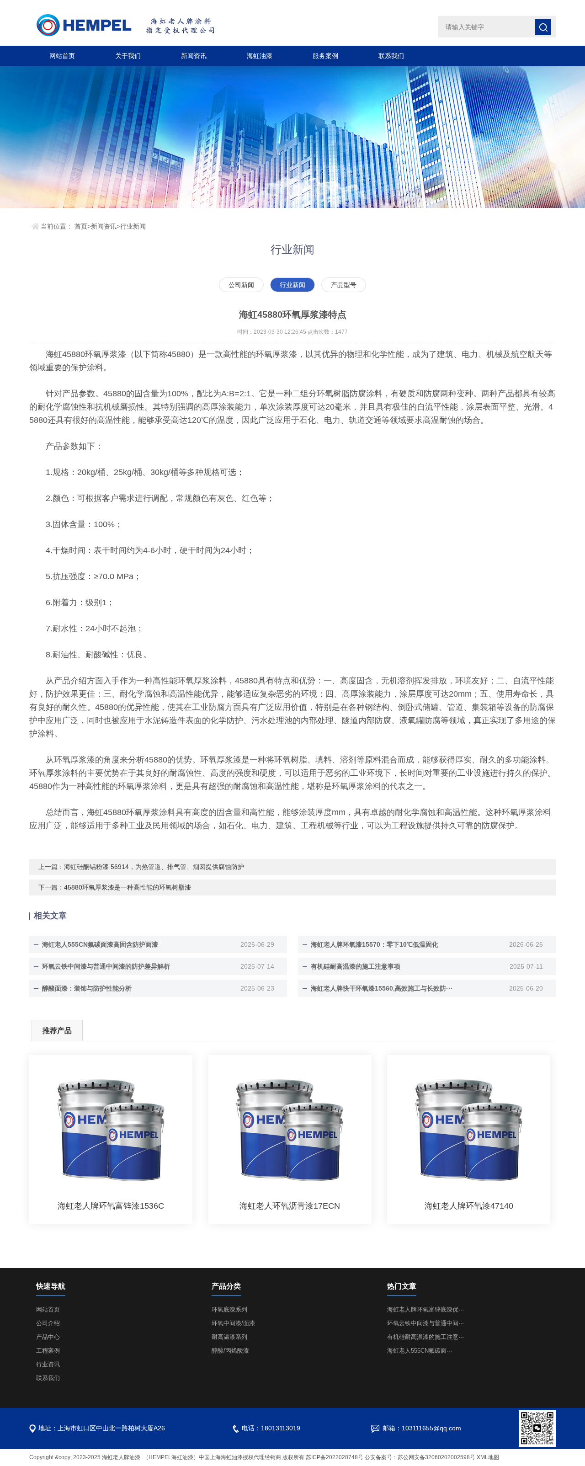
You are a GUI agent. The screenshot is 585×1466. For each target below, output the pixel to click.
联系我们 (391, 55)
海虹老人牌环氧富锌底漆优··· (425, 1309)
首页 (80, 226)
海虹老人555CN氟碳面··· (419, 1350)
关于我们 (128, 55)
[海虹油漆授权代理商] (155, 26)
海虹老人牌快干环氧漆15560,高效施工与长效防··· (382, 988)
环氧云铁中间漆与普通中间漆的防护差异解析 (106, 966)
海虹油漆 (259, 55)
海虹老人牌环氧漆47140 (469, 1205)
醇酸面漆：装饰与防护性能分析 (87, 988)
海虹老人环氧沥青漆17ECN (289, 1205)
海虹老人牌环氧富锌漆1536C (111, 1205)
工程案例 (48, 1350)
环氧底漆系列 (229, 1309)
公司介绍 (48, 1323)
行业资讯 (48, 1364)
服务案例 (325, 55)
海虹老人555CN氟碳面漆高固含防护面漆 (100, 944)
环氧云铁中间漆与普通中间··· (425, 1323)
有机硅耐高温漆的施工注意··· (425, 1336)
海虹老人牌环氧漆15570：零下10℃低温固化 (374, 944)
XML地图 (488, 1457)
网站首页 (62, 55)
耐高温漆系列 (229, 1336)
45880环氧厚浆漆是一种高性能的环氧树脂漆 (127, 887)
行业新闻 (133, 226)
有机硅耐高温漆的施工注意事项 (355, 966)
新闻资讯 (194, 55)
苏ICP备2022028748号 (334, 1457)
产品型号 (343, 284)
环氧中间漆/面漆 (233, 1323)
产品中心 (48, 1336)
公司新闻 (241, 284)
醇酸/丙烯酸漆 (230, 1350)
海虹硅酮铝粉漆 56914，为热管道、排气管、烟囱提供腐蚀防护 (154, 866)
